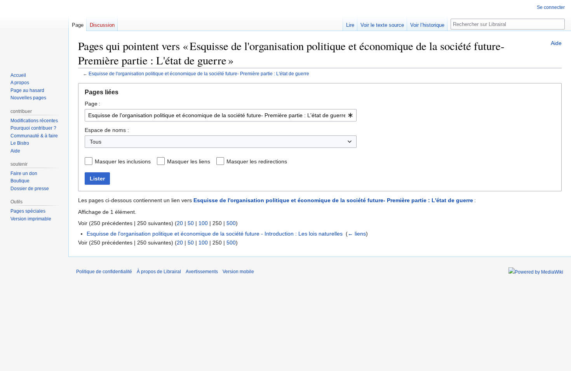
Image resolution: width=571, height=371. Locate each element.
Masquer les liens (188, 161)
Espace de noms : (107, 130)
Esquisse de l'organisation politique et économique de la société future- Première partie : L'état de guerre (199, 73)
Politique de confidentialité (104, 271)
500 (231, 223)
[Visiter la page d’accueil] (34, 31)
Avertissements (202, 271)
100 (203, 223)
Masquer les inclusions (123, 161)
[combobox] (221, 115)
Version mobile (238, 271)
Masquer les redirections (256, 161)
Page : (92, 104)
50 (191, 223)
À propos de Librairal (159, 271)
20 (180, 223)
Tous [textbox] (95, 142)
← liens (357, 234)
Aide (556, 43)
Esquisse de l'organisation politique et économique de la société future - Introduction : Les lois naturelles (215, 234)
